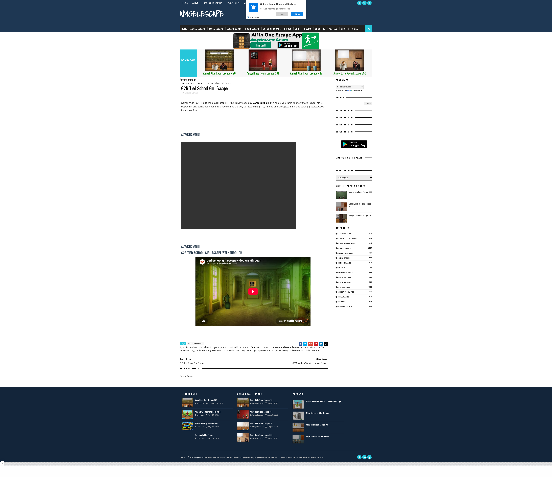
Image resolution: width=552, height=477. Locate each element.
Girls (298, 28)
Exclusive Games (345, 253)
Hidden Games (344, 263)
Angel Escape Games (347, 243)
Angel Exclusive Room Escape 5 (360, 205)
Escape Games (234, 28)
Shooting (320, 28)
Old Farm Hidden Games (204, 434)
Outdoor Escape (272, 28)
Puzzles (333, 28)
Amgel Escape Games (347, 238)
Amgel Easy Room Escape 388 (360, 191)
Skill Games (343, 297)
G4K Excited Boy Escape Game (206, 423)
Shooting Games (346, 292)
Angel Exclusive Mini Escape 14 (317, 436)
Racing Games (344, 282)
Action (185, 35)
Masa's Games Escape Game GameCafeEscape (323, 401)
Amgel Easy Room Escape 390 (261, 434)
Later (281, 14)
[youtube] (369, 3)
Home (185, 2)
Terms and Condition (212, 2)
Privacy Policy (233, 2)
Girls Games (344, 258)
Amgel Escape (197, 28)
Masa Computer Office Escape (317, 412)
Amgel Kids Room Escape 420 (206, 399)
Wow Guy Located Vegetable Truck (207, 411)
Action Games (344, 234)
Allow (297, 14)
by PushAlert (254, 17)
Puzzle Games (344, 277)
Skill (355, 28)
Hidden (287, 28)
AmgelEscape (202, 13)
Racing (308, 28)
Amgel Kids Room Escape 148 (317, 424)
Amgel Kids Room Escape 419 (261, 423)
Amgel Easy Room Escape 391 (261, 411)
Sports (345, 28)
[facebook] (359, 3)
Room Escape (252, 28)
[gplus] (364, 3)
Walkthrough (345, 307)
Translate (357, 90)
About (195, 2)
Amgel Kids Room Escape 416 (360, 215)
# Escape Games (195, 343)
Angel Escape (216, 28)
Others (341, 268)
